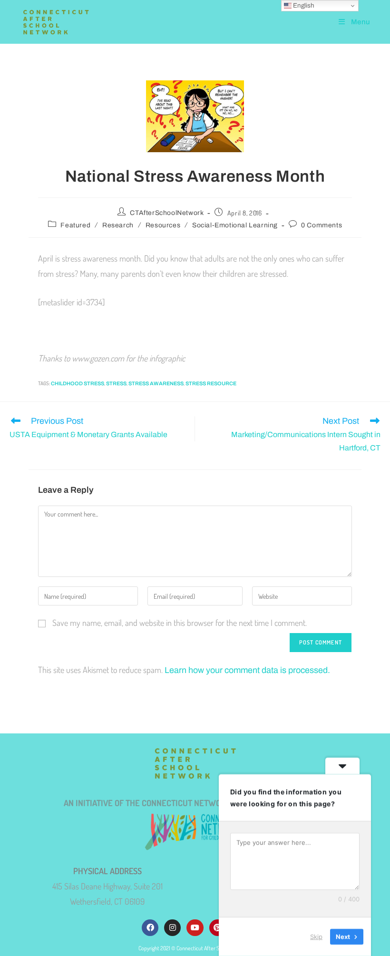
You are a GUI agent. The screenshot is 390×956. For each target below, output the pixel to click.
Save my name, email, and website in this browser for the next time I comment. (179, 622)
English (303, 5)
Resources (163, 225)
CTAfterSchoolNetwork (167, 212)
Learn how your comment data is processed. (247, 670)
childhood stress (77, 383)
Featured (75, 225)
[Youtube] (194, 927)
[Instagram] (172, 927)
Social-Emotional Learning (235, 225)
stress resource (210, 383)
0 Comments (321, 225)
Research (118, 225)
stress (116, 383)
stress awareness (156, 383)
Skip (316, 936)
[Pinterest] (217, 927)
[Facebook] (150, 927)
